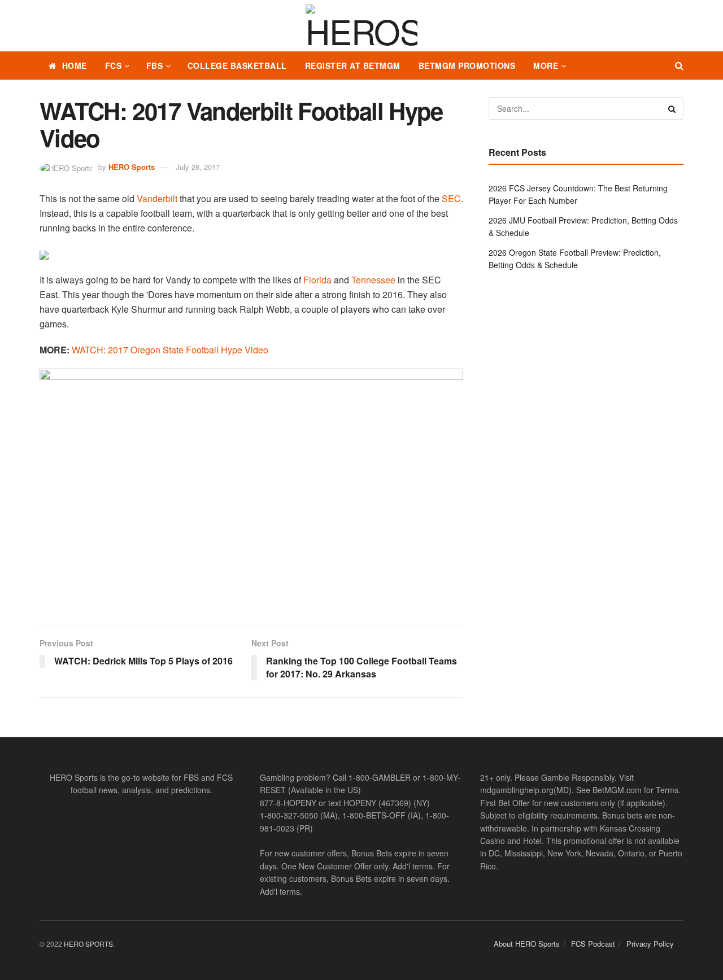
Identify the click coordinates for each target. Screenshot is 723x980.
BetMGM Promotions (467, 65)
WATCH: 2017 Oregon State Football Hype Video (170, 349)
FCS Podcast (593, 943)
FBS (154, 65)
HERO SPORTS (88, 943)
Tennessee (373, 279)
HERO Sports (131, 166)
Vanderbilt (157, 198)
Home (74, 65)
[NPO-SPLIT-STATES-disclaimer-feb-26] (251, 486)
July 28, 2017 (198, 166)
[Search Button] (679, 65)
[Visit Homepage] (361, 26)
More (545, 65)
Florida (317, 279)
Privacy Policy (650, 943)
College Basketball (237, 65)
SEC (451, 198)
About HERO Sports (527, 943)
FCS (113, 65)
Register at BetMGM (352, 65)
